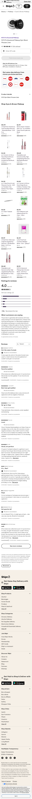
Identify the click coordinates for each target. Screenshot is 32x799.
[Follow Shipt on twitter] (15, 758)
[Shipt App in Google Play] (18, 588)
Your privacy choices (11, 783)
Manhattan (5, 721)
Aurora (3, 734)
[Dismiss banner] (2, 2)
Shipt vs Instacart (7, 646)
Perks (3, 699)
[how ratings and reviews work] (13, 292)
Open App (27, 1)
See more (16, 458)
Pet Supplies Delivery (8, 621)
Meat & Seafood (6, 606)
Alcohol (3, 597)
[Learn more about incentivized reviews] (8, 380)
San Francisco (5, 714)
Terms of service (6, 781)
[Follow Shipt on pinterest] (11, 758)
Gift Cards (4, 644)
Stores (3, 639)
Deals (3, 648)
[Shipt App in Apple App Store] (6, 588)
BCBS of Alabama (7, 754)
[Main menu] (3, 6)
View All (3, 609)
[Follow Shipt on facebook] (2, 758)
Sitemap (4, 668)
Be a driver (4, 694)
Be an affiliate (5, 697)
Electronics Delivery (7, 624)
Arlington (4, 732)
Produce (4, 604)
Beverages (4, 599)
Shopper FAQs (6, 704)
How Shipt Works (7, 636)
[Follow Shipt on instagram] (6, 758)
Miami (3, 717)
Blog (2, 664)
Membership (5, 641)
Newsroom (4, 661)
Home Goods (5, 601)
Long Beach (5, 741)
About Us (4, 656)
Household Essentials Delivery (11, 626)
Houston (4, 719)
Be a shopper (5, 692)
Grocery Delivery (6, 617)
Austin (3, 712)
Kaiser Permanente (7, 752)
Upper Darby (5, 739)
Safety (3, 701)
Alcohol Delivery (6, 619)
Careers (4, 659)
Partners (4, 666)
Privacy (15, 781)
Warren (3, 737)
